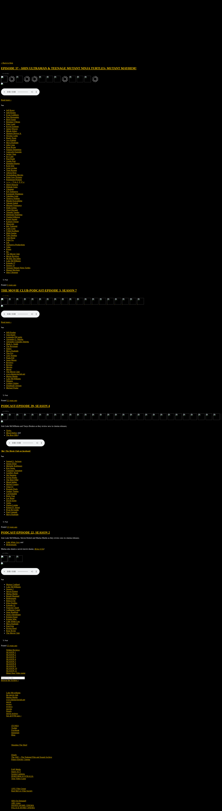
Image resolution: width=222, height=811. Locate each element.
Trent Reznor (11, 170)
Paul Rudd (10, 159)
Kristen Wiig (11, 619)
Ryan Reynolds (12, 510)
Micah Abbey (11, 131)
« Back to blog (7, 63)
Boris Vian (10, 496)
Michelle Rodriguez (14, 466)
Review (9, 365)
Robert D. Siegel (13, 507)
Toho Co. (10, 240)
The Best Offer (12, 480)
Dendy (9, 711)
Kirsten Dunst (11, 617)
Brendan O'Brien (13, 122)
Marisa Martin (12, 376)
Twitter (14, 728)
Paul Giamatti (11, 512)
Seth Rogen (11, 113)
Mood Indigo (11, 482)
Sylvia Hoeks (11, 477)
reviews (9, 707)
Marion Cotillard (13, 584)
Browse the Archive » (10, 680)
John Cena (10, 145)
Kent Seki (10, 166)
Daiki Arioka (11, 208)
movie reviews (12, 713)
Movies (9, 367)
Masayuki (10, 224)
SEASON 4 (11, 659)
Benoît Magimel (12, 596)
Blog (13, 735)
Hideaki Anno (12, 187)
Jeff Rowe (10, 110)
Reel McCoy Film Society (22, 791)
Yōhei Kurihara (12, 231)
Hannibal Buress (13, 163)
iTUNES (15, 726)
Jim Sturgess (11, 475)
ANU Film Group (18, 789)
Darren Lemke (12, 505)
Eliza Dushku (11, 603)
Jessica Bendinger (13, 614)
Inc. (7, 252)
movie (8, 702)
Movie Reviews (12, 256)
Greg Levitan (11, 168)
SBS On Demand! (18, 801)
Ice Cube (9, 156)
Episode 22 (10, 605)
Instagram (15, 733)
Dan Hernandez (12, 117)
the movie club (12, 695)
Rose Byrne (11, 147)
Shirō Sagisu (11, 233)
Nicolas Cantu (12, 136)
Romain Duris (12, 489)
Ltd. (8, 242)
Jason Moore (11, 360)
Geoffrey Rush (12, 473)
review (9, 704)
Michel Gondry (12, 484)
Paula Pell (10, 358)
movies (9, 709)
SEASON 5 (11, 661)
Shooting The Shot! (19, 745)
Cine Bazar (10, 238)
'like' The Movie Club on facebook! (16, 451)
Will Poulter (11, 332)
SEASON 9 (11, 666)
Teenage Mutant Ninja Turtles (18, 268)
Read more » (6, 100)
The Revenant (12, 346)
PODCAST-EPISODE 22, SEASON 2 (25, 532)
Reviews (9, 362)
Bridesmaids (11, 598)
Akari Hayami (12, 210)
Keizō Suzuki (11, 219)
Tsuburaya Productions (15, 245)
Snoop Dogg (11, 464)
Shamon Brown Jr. (13, 133)
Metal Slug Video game (15, 673)
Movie (8, 369)
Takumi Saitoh (12, 203)
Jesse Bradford (12, 612)
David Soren (11, 501)
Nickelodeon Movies (14, 175)
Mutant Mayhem (13, 270)
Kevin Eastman (12, 126)
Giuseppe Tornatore (14, 470)
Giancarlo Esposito (14, 152)
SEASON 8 (11, 664)
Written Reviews (13, 650)
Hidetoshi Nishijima (14, 215)
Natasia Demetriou (13, 149)
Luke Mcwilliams (13, 693)
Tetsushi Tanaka (12, 212)
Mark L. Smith (12, 344)
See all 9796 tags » (13, 716)
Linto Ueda (10, 228)
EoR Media (16, 769)
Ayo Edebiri (11, 140)
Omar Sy (9, 487)
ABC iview (16, 803)
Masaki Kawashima (14, 201)
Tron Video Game (18, 779)
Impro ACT (16, 772)
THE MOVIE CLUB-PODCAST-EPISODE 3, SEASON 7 (39, 290)
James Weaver (12, 129)
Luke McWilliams (13, 261)
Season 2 (9, 589)
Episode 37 (10, 263)
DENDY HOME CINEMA (22, 805)
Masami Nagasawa (14, 205)
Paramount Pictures (14, 180)
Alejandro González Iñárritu (17, 342)
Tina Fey (9, 353)
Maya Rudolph (12, 143)
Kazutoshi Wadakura (14, 194)
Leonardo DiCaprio (14, 337)
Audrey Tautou (12, 491)
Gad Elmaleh (11, 494)
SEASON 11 (11, 671)
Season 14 (10, 265)
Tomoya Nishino (13, 198)
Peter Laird (10, 124)
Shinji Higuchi (12, 185)
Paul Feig (10, 626)
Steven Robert (12, 591)
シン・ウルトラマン (15, 182)
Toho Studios (11, 235)
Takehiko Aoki (12, 196)
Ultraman (10, 189)
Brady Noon (11, 138)
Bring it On (10, 601)
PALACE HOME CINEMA (23, 808)
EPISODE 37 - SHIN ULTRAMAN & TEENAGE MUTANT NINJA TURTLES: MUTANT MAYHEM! (68, 68)
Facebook (15, 730)
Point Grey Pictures (14, 177)
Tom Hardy (11, 335)
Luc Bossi (10, 498)
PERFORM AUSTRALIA (22, 776)
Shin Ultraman (12, 272)
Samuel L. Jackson (13, 461)
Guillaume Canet (13, 610)
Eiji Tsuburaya (12, 191)
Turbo (8, 503)
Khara (8, 249)
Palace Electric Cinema (20, 759)
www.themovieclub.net (15, 374)
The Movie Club (47, 27)
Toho (8, 247)
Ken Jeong (10, 468)
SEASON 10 (11, 668)
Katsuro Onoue (12, 221)
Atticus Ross (11, 173)
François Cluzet (12, 608)
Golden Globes (12, 383)
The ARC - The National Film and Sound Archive (31, 757)
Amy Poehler (11, 355)
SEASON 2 (11, 655)
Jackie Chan (11, 154)
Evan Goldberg (12, 115)
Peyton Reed (11, 628)
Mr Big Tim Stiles (13, 258)
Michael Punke (12, 388)
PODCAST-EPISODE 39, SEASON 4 (25, 406)
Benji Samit (11, 119)
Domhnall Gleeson (13, 386)
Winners (9, 381)
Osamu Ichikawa (13, 217)
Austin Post (11, 161)
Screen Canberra (18, 774)
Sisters (8, 349)
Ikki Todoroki (11, 226)
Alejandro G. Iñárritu (14, 339)
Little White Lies (13, 621)
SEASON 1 (11, 652)
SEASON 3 (11, 657)
